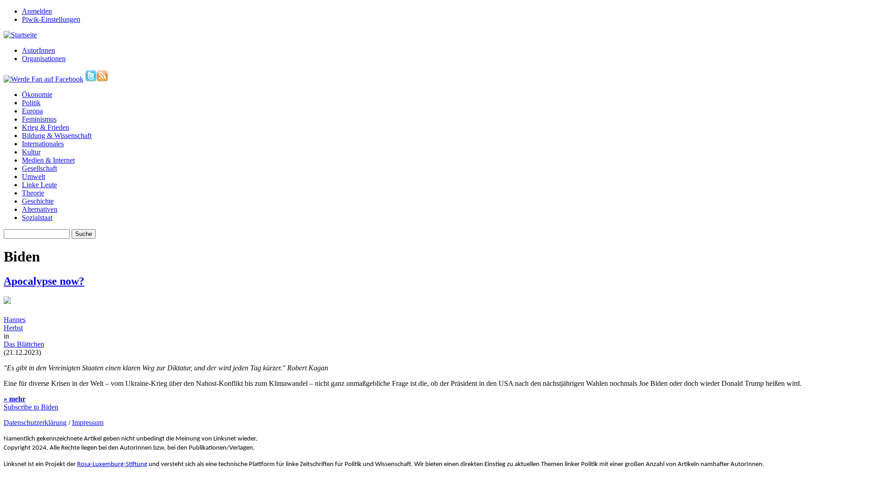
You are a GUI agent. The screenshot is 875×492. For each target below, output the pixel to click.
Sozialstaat (37, 217)
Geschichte (38, 201)
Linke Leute (39, 185)
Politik (31, 103)
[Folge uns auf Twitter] (91, 79)
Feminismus (39, 119)
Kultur (31, 152)
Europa (32, 111)
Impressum (87, 422)
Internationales (43, 144)
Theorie (33, 193)
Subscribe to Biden (31, 407)
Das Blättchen (24, 344)
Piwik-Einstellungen (51, 19)
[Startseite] (20, 35)
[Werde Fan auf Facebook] (43, 79)
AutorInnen (38, 50)
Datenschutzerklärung (35, 422)
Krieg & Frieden (45, 127)
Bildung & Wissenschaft (57, 135)
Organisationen (44, 58)
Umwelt (33, 176)
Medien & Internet (48, 160)
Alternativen (39, 209)
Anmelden (37, 11)
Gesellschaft (39, 168)
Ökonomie (37, 94)
